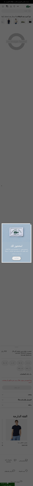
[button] (31, 224)
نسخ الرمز (16, 258)
